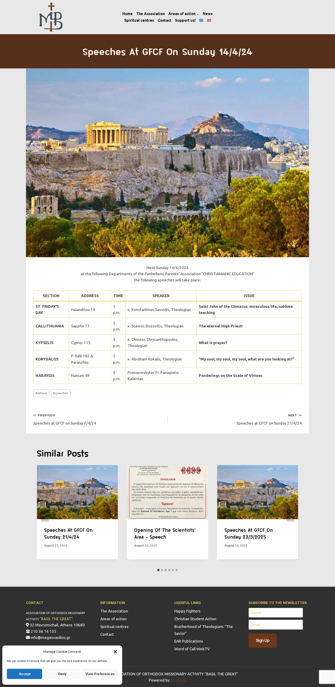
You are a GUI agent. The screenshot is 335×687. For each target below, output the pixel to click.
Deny (62, 674)
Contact (164, 20)
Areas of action (113, 619)
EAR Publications (188, 641)
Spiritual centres (139, 20)
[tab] (158, 570)
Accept (25, 674)
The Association (150, 14)
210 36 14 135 (43, 631)
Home (127, 14)
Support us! (185, 20)
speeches (60, 393)
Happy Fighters (187, 611)
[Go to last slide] (45, 515)
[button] (115, 651)
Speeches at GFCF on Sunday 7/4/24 (64, 419)
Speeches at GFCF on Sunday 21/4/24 (269, 419)
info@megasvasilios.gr (50, 637)
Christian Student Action (195, 619)
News (208, 14)
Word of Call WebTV (192, 649)
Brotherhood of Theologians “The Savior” (203, 630)
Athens (41, 393)
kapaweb (178, 680)
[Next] (290, 515)
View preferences (100, 674)
